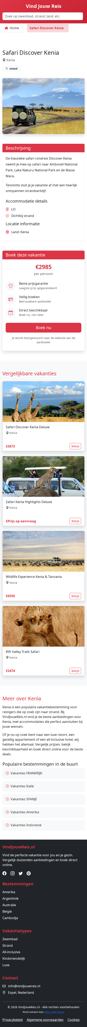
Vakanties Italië (22, 786)
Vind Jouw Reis (43, 6)
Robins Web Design (54, 1012)
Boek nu (43, 327)
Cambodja (10, 918)
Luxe (6, 965)
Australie (9, 905)
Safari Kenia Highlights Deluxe (29, 502)
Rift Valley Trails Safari (22, 651)
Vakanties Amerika (25, 812)
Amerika (8, 892)
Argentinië (10, 898)
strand (13, 68)
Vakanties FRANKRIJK (26, 773)
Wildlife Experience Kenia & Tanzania (34, 576)
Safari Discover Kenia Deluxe (28, 427)
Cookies (74, 1019)
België (7, 911)
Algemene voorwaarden (45, 1019)
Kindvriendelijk (13, 958)
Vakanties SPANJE (24, 799)
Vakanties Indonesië (26, 825)
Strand (7, 945)
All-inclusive (11, 952)
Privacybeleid (12, 1019)
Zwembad (10, 939)
